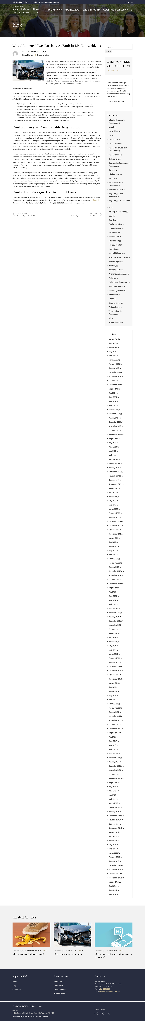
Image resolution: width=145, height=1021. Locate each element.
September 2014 (115, 878)
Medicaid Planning (116, 253)
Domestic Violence (116, 189)
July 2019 (112, 637)
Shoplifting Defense (116, 290)
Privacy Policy (37, 1006)
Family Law (113, 232)
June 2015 (113, 840)
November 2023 (115, 426)
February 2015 (114, 857)
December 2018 (115, 666)
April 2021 (112, 554)
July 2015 (112, 836)
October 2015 (114, 824)
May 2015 (112, 844)
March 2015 (113, 853)
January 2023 (114, 467)
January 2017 (114, 761)
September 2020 (115, 583)
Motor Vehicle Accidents (118, 257)
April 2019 (112, 650)
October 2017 (114, 724)
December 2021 (115, 521)
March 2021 (113, 558)
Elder (111, 216)
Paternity (112, 265)
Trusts (111, 298)
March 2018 (113, 703)
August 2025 (114, 339)
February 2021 (114, 563)
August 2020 (114, 587)
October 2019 (114, 629)
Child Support (114, 155)
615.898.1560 (113, 70)
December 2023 (115, 422)
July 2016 (112, 786)
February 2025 (114, 364)
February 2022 (114, 513)
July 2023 (112, 442)
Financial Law (114, 236)
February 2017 (114, 757)
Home (49, 10)
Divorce (112, 178)
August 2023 (114, 438)
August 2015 (114, 832)
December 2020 (115, 571)
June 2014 (113, 890)
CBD (110, 135)
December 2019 (115, 621)
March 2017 (113, 753)
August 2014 (114, 882)
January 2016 (114, 811)
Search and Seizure (116, 286)
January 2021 (114, 567)
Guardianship (114, 240)
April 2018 (112, 699)
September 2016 (115, 778)
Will (110, 318)
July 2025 (112, 343)
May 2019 (112, 645)
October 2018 (114, 674)
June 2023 (113, 447)
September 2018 (115, 679)
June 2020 (113, 596)
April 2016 (112, 799)
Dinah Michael (27, 55)
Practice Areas (71, 10)
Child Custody (114, 143)
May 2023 (112, 451)
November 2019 (115, 625)
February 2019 (114, 658)
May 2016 (112, 795)
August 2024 (114, 389)
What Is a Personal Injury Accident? (28, 954)
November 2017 (115, 720)
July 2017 (112, 737)
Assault (111, 127)
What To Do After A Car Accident (68, 954)
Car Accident (114, 131)
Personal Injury (43, 55)
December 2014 (115, 865)
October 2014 (114, 873)
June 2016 (113, 790)
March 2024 (113, 409)
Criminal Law (114, 174)
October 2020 (114, 579)
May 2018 (112, 695)
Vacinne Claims (114, 307)
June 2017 (113, 741)
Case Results (109, 10)
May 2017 (112, 745)
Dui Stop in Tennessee (117, 211)
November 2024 (115, 376)
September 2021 (115, 534)
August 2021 (114, 538)
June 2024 (113, 397)
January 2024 (114, 418)
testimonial (113, 294)
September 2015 (115, 828)
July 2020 (112, 592)
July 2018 (112, 687)
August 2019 (114, 633)
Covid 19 (112, 170)
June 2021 (113, 546)
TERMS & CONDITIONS (21, 1006)
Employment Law (115, 224)
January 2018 (114, 712)
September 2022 (115, 484)
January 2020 (114, 616)
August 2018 (114, 683)
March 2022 (113, 509)
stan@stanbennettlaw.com (49, 2)
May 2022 (112, 500)
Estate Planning (115, 228)
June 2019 (113, 641)
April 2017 (112, 749)
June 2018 (113, 691)
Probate (112, 278)
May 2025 (112, 351)
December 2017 (115, 716)
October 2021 (114, 529)
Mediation (113, 249)
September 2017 (115, 728)
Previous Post (26, 214)
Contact (96, 200)
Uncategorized (114, 303)
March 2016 (113, 803)
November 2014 (115, 869)
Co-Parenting (114, 159)
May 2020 (112, 600)
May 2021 (112, 550)
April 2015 (112, 849)
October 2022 (114, 480)
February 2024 (114, 413)
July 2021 (112, 542)
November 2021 (115, 525)
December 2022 (115, 471)
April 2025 (112, 355)
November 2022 (115, 476)
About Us (57, 10)
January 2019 (114, 662)
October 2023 (114, 430)
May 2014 (112, 894)
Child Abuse (113, 139)
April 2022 (112, 505)
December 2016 (115, 766)
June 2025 (113, 347)
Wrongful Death (115, 322)
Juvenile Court (114, 245)
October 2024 (114, 380)
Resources (95, 10)
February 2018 (114, 708)
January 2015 (114, 861)
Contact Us (122, 10)
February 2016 (114, 807)
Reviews (85, 10)
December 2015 (115, 815)
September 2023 (115, 434)
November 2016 (115, 770)
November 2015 (115, 819)
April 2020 (112, 604)
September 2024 (115, 384)
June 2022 (113, 496)
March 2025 (113, 360)
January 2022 (114, 517)
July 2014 (112, 886)
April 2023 (112, 455)
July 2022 (112, 492)
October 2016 (114, 774)
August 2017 (114, 732)
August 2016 (114, 782)
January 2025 (114, 368)
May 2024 (112, 401)
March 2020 (113, 608)
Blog (14, 985)
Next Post (84, 214)
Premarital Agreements (118, 274)
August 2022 (114, 488)
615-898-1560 (23, 2)
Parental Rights (115, 261)
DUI (110, 207)
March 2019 (113, 654)
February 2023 (114, 463)
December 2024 (115, 372)
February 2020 (114, 612)
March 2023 (113, 459)
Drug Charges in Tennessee (119, 200)
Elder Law (112, 220)
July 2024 (112, 393)
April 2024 (112, 405)
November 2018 (115, 670)
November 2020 (115, 575)
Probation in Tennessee (118, 282)
